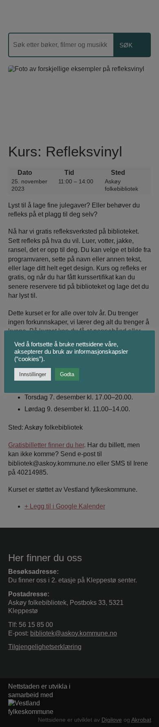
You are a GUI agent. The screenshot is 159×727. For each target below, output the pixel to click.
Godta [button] (67, 374)
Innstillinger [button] (32, 374)
